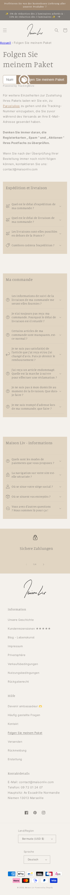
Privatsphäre (16, 655)
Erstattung (15, 759)
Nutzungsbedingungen (23, 672)
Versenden (15, 741)
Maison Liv (29, 888)
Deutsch (33, 859)
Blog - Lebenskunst (21, 637)
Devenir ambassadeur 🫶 (25, 706)
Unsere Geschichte (21, 619)
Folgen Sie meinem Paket (44, 80)
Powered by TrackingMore (18, 85)
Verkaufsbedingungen (23, 664)
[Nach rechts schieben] (43, 564)
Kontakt (13, 723)
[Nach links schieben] (26, 564)
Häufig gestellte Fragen (24, 715)
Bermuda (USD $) (33, 838)
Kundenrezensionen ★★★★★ (29, 628)
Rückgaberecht (18, 681)
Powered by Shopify (44, 888)
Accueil (5, 43)
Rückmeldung (17, 750)
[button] (5, 30)
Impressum (15, 646)
